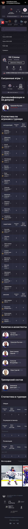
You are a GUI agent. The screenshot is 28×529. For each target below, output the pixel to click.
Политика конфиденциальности (14, 517)
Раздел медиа (22, 461)
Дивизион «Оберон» (16, 62)
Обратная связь (14, 520)
